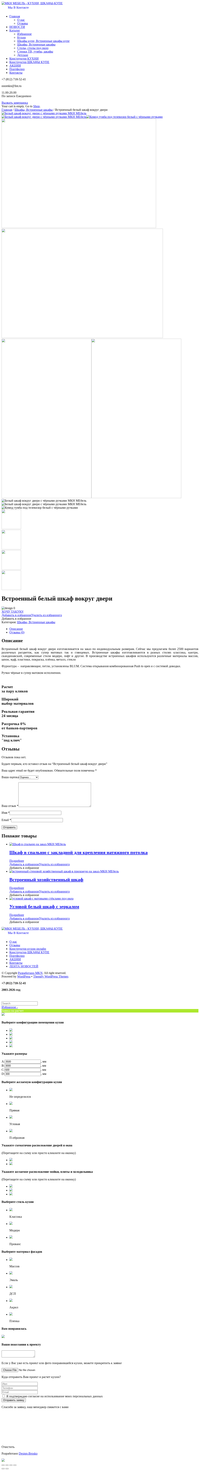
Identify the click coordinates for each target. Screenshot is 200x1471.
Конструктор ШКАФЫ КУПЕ (29, 62)
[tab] (103, 629)
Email (6, 820)
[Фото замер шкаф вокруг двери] (46, 497)
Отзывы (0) (16, 632)
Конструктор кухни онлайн (27, 948)
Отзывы (22, 23)
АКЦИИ (15, 65)
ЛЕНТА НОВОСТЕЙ (23, 966)
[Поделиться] (7, 1465)
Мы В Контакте (18, 7)
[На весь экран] (10, 1465)
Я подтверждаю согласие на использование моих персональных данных (54, 1396)
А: (3, 1061)
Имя (6, 812)
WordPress (23, 976)
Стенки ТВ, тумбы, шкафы (35, 51)
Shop (36, 106)
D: (3, 1073)
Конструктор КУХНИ (24, 58)
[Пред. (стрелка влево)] (3, 1468)
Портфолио (17, 69)
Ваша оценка (10, 777)
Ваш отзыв (10, 806)
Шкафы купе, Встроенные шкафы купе (43, 41)
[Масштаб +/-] (14, 1465)
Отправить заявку (13, 1400)
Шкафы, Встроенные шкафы (36, 44)
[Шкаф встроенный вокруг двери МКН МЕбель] (79, 226)
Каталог (14, 30)
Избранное (24, 34)
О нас (21, 19)
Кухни (21, 37)
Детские (22, 55)
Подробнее (16, 860)
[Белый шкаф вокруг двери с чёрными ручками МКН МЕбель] (44, 113)
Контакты (15, 72)
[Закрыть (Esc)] (3, 1465)
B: (3, 1065)
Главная (14, 16)
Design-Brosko (28, 1453)
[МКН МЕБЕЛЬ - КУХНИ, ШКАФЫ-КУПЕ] (32, 3)
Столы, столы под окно (32, 48)
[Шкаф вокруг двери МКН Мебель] (82, 336)
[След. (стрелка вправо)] (7, 1468)
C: (3, 1069)
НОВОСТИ (17, 27)
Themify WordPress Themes (50, 976)
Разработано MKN (30, 973)
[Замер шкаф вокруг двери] (136, 497)
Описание (16, 628)
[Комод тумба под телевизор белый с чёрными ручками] (124, 116)
